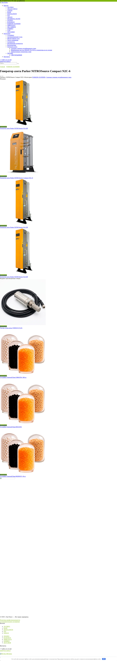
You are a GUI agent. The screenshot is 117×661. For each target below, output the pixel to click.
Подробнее (3, 127)
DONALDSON (12, 14)
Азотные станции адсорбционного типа (23, 48)
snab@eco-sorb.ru (5, 61)
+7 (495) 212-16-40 (5, 60)
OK (104, 659)
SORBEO (10, 28)
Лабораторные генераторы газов (21, 51)
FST (8, 15)
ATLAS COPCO (12, 9)
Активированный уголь (14, 37)
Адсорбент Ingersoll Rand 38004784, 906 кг (13, 377)
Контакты (7, 56)
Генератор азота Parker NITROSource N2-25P (14, 227)
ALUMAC (10, 7)
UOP (8, 30)
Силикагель (11, 42)
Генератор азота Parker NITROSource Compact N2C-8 (16, 178)
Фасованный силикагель (15, 43)
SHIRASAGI (11, 25)
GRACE (9, 17)
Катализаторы (11, 45)
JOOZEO (10, 20)
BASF (9, 12)
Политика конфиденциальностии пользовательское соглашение (10, 620)
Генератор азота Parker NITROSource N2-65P (14, 277)
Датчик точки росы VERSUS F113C (11, 328)
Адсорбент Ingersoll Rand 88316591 (11, 427)
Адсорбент (10, 35)
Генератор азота (12, 47)
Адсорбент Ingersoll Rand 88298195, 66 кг (13, 476)
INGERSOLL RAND (13, 19)
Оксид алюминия (12, 40)
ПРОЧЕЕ (10, 53)
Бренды (6, 5)
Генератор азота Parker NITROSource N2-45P (14, 128)
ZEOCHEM (11, 32)
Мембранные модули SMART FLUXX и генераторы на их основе (31, 50)
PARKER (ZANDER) (14, 23)
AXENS (9, 10)
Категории (7, 33)
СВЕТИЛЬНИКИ (16, 55)
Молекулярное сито (13, 38)
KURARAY (11, 22)
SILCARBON (11, 27)
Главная (2, 66)
